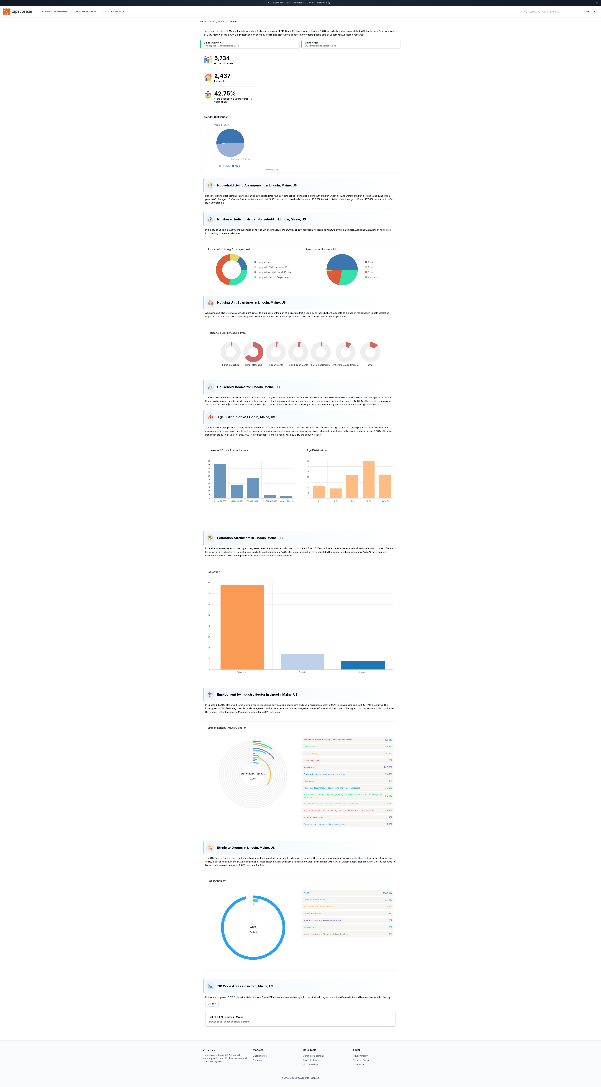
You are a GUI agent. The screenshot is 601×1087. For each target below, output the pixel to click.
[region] (332, 111)
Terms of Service (362, 1060)
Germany (257, 1060)
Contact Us (358, 1064)
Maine (221, 21)
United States (260, 1055)
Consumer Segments (313, 1055)
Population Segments (55, 11)
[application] (230, 144)
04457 (212, 1003)
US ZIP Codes (207, 21)
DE (594, 11)
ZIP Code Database (113, 11)
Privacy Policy (360, 1055)
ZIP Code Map (310, 1064)
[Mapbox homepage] (272, 169)
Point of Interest (85, 11)
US (587, 11)
